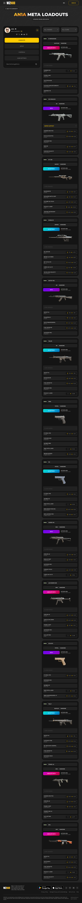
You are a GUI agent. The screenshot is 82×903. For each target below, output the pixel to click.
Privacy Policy (44, 892)
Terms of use (72, 892)
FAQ (77, 892)
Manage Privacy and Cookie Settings (58, 892)
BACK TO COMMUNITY (12, 8)
